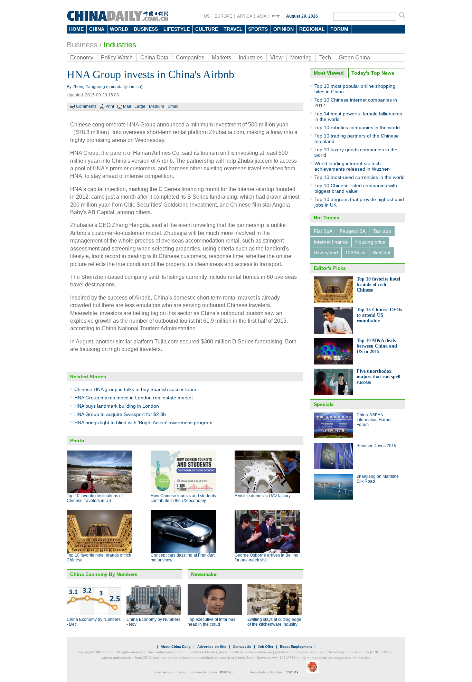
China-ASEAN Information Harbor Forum (374, 420)
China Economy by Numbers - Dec (94, 622)
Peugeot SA (353, 231)
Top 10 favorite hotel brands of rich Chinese (378, 284)
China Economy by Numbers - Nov (153, 622)
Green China (354, 57)
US (207, 16)
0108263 (227, 672)
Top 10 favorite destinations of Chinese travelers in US (95, 498)
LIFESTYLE (176, 29)
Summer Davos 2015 (376, 445)
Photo (77, 440)
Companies (190, 57)
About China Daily (176, 646)
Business (82, 44)
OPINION (283, 29)
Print (109, 106)
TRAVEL (233, 29)
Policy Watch (117, 57)
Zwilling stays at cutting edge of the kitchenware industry (274, 622)
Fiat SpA (323, 231)
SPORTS (258, 29)
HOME (76, 29)
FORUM (339, 29)
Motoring (301, 57)
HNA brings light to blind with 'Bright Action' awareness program (143, 422)
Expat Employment (296, 646)
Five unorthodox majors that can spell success (378, 377)
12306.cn (355, 252)
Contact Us (242, 646)
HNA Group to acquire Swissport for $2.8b (120, 414)
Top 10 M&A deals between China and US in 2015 (377, 346)
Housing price (370, 242)
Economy (81, 57)
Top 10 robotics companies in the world (357, 127)
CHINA (96, 29)
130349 (292, 672)
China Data (154, 57)
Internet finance (331, 242)
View (276, 57)
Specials (324, 404)
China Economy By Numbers (104, 574)
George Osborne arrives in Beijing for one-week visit (267, 557)
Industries (120, 44)
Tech (325, 57)
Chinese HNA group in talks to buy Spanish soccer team (135, 389)
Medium (156, 106)
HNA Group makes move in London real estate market (133, 397)
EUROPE (223, 16)
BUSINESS (146, 29)
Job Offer (265, 646)
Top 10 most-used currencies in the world (359, 177)
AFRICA (244, 16)
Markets (221, 57)
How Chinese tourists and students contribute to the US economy (183, 498)
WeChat (381, 252)
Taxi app (382, 231)
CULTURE (206, 29)
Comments (86, 106)
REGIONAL (312, 29)
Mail (127, 106)
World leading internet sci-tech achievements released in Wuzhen (352, 166)
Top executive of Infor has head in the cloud (211, 622)
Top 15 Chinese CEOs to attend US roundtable (379, 315)
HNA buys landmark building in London (116, 406)
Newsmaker (204, 574)
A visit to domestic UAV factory (263, 495)
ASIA (261, 16)
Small (173, 106)
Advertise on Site (211, 646)
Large (139, 106)
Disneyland (326, 252)
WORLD (119, 29)
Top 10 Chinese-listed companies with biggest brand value (355, 188)
